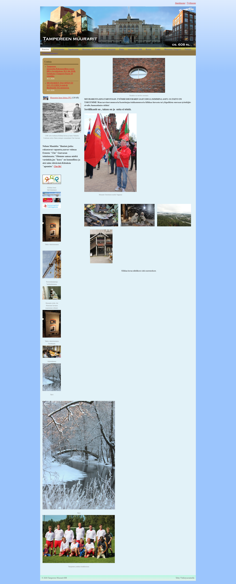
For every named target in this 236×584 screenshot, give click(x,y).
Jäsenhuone (180, 3)
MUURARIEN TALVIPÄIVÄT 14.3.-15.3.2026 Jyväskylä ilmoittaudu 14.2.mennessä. (60, 85)
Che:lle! (57, 166)
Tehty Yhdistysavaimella (185, 578)
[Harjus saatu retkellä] (101, 215)
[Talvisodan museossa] (138, 215)
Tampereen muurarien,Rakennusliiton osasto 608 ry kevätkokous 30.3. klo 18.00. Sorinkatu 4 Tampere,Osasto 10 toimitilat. (61, 71)
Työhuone (191, 3)
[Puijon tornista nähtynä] (174, 215)
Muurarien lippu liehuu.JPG (60, 98)
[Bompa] (101, 246)
